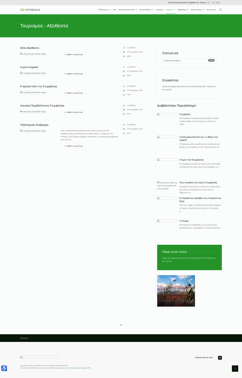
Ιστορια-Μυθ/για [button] (145, 10)
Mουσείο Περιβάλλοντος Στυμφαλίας (42, 105)
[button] (208, 2)
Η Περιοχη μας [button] (103, 10)
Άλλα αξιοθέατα (29, 48)
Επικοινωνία (211, 10)
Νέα (114, 10)
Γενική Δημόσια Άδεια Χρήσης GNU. (78, 368)
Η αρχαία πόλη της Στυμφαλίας (38, 86)
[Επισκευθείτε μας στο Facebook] (220, 358)
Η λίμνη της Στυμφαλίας (191, 160)
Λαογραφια (159, 10)
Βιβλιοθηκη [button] (182, 10)
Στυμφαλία (184, 114)
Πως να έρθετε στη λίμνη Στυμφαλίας (198, 182)
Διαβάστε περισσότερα (74, 54)
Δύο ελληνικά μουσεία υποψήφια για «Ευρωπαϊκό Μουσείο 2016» (123, 3)
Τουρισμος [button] (169, 10)
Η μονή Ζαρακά (29, 67)
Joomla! (25, 368)
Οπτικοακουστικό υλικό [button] (126, 10)
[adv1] (176, 291)
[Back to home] (30, 9)
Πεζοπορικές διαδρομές (34, 124)
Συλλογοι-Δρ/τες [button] (196, 10)
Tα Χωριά (184, 221)
